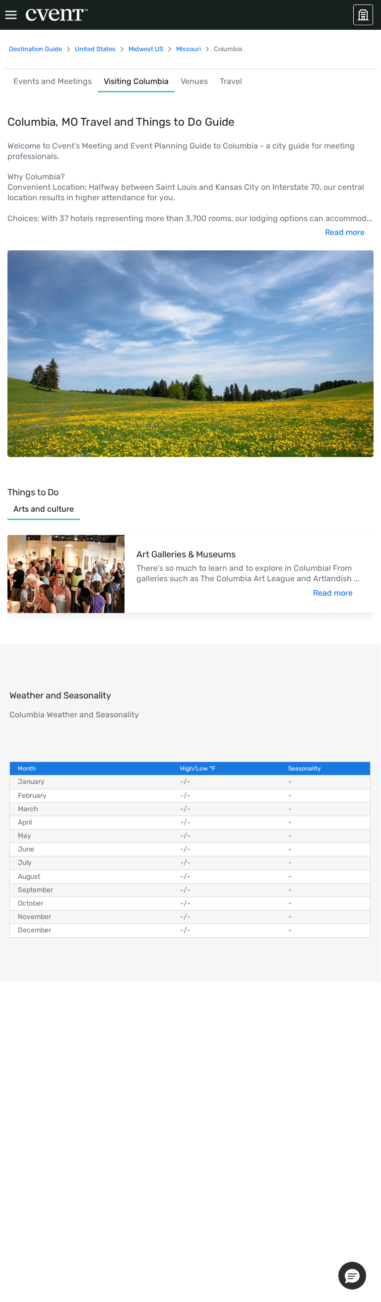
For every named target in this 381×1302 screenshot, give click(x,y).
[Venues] (363, 14)
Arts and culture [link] (43, 509)
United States (95, 49)
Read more (345, 232)
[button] (352, 1276)
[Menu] (11, 15)
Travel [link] (231, 81)
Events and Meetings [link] (52, 81)
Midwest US (145, 49)
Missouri (188, 49)
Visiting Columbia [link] (136, 81)
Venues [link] (194, 81)
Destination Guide (35, 49)
